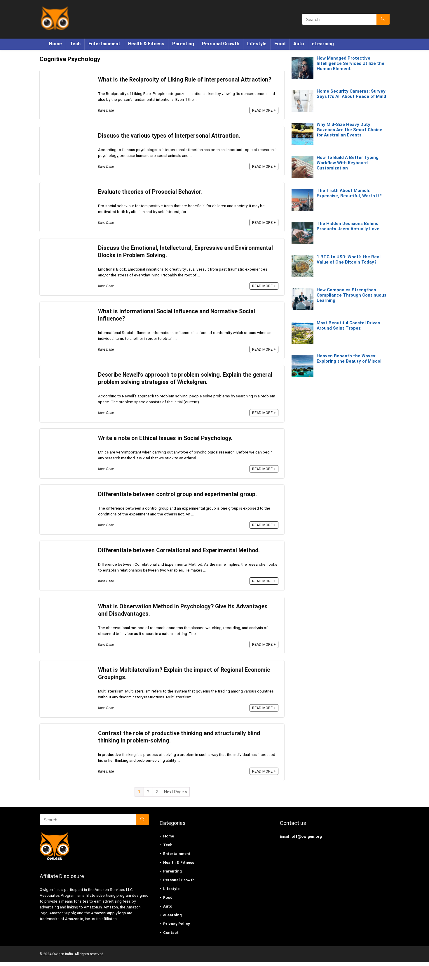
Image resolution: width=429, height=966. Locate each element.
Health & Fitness (146, 43)
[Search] (383, 19)
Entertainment (104, 43)
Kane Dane (106, 110)
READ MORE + (264, 110)
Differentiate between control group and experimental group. (177, 494)
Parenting (183, 43)
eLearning (323, 43)
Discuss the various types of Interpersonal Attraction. (169, 135)
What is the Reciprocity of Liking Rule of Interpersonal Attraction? (184, 79)
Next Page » (175, 791)
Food (279, 43)
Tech (75, 43)
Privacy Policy (176, 924)
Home (55, 43)
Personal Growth (220, 43)
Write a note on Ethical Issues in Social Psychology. (165, 438)
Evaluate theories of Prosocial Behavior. (150, 191)
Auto (298, 43)
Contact (171, 932)
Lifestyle (256, 43)
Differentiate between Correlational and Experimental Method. (179, 550)
